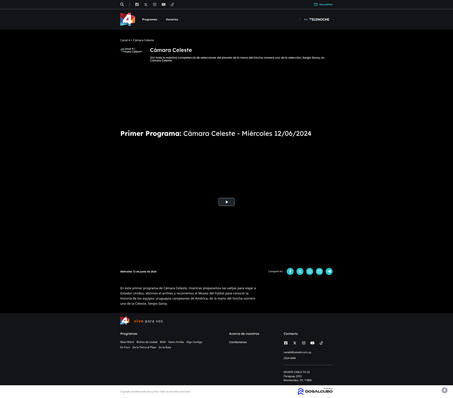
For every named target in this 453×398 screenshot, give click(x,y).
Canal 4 (125, 40)
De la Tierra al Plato (144, 347)
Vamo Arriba (176, 342)
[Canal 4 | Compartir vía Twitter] (299, 271)
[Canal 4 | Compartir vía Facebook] (290, 271)
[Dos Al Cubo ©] (315, 394)
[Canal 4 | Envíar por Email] (319, 271)
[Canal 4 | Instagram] (155, 4)
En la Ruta (165, 347)
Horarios (172, 19)
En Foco (125, 347)
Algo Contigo (194, 342)
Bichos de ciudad (147, 342)
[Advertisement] (226, 100)
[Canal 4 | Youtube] (163, 4)
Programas (149, 19)
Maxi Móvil (127, 342)
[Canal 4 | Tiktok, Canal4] (172, 4)
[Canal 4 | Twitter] (146, 4)
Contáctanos (238, 342)
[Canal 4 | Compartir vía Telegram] (329, 271)
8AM (163, 342)
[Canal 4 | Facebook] (137, 4)
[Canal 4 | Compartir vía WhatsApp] (309, 271)
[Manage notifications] (445, 390)
